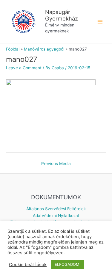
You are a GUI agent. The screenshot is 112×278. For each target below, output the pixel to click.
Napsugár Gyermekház (61, 15)
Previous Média (56, 163)
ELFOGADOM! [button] (68, 264)
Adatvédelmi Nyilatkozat (56, 215)
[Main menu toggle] (100, 21)
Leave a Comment (24, 67)
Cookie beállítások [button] (28, 264)
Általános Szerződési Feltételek (56, 208)
